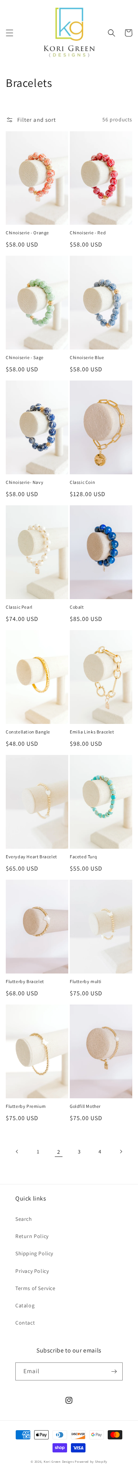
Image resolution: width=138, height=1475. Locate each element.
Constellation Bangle (28, 732)
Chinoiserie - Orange (27, 232)
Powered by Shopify (91, 1461)
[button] (9, 33)
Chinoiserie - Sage (25, 357)
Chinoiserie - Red (88, 232)
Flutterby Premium (26, 1106)
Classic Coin (82, 482)
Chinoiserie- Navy (24, 482)
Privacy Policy (32, 1271)
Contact (25, 1322)
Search (23, 1218)
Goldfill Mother (85, 1106)
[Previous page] (17, 1151)
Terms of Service (35, 1288)
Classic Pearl (19, 607)
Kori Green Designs (59, 1461)
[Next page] (120, 1151)
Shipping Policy (34, 1253)
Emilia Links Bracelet (92, 732)
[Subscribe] (113, 1371)
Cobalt (77, 607)
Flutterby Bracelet (25, 981)
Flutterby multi (86, 981)
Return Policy (32, 1236)
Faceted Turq (83, 856)
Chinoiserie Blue (87, 357)
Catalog (24, 1305)
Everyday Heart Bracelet (31, 856)
